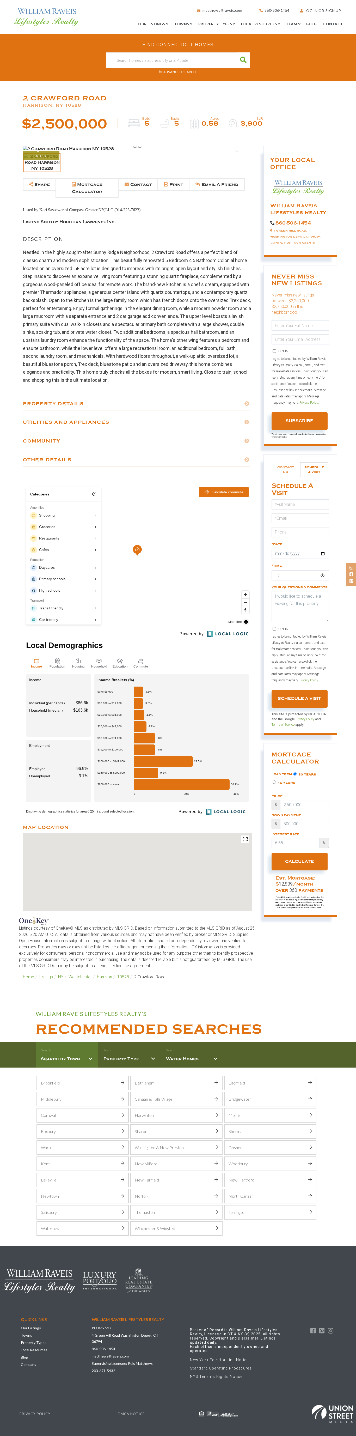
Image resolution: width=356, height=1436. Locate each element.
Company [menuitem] (28, 1364)
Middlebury (51, 1098)
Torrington (238, 1212)
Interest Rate (285, 834)
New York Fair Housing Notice (219, 1360)
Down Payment (286, 815)
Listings (46, 976)
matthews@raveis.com (222, 10)
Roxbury (48, 1131)
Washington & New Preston (159, 1147)
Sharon (141, 1131)
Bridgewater (240, 1098)
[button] (243, 60)
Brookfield (50, 1082)
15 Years (286, 783)
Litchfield (237, 1082)
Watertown (51, 1228)
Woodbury (238, 1163)
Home (28, 976)
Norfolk (142, 1195)
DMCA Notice (131, 1414)
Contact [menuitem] (333, 24)
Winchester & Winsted (155, 1228)
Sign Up (333, 10)
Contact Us (281, 242)
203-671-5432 (103, 1370)
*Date (277, 544)
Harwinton (144, 1115)
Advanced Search (179, 72)
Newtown (50, 1195)
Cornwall (49, 1115)
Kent (45, 1163)
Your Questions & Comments (300, 587)
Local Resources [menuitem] (259, 24)
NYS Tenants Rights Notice (216, 1376)
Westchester (80, 976)
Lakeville (49, 1179)
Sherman (236, 1131)
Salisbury (49, 1212)
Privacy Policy (308, 402)
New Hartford (241, 1179)
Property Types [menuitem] (215, 24)
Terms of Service (283, 724)
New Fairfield (147, 1179)
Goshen (235, 1147)
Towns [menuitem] (181, 24)
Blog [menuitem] (311, 24)
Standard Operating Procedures (221, 1368)
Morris (235, 1115)
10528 (123, 976)
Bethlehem (145, 1082)
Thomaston (145, 1212)
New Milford (146, 1163)
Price (277, 796)
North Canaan (241, 1195)
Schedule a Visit (314, 469)
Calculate (299, 861)
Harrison (104, 976)
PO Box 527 (101, 1328)
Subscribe (299, 421)
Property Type (121, 1059)
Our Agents (304, 242)
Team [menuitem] (291, 24)
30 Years (307, 774)
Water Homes (182, 1059)
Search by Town (60, 1059)
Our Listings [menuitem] (151, 24)
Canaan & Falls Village (154, 1098)
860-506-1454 (277, 10)
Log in (311, 10)
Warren (47, 1147)
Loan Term (282, 774)
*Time (277, 566)
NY (60, 976)
